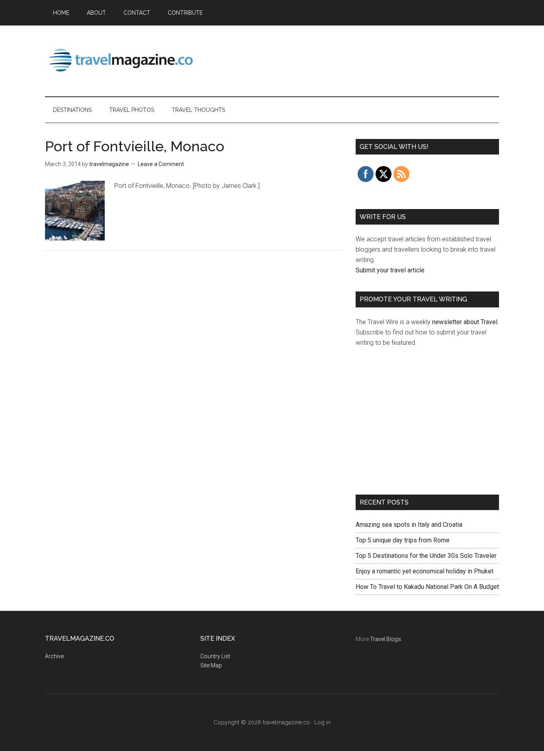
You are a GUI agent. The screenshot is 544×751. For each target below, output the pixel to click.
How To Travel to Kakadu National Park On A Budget (427, 587)
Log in (322, 722)
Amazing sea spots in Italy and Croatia (409, 524)
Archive (54, 656)
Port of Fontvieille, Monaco (134, 146)
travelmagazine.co (120, 59)
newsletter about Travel (464, 322)
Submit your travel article (390, 270)
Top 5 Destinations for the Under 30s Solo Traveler (426, 555)
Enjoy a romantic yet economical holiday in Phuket (424, 571)
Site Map (211, 665)
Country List (215, 656)
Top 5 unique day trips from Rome (403, 540)
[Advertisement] (354, 59)
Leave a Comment (161, 164)
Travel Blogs (385, 639)
